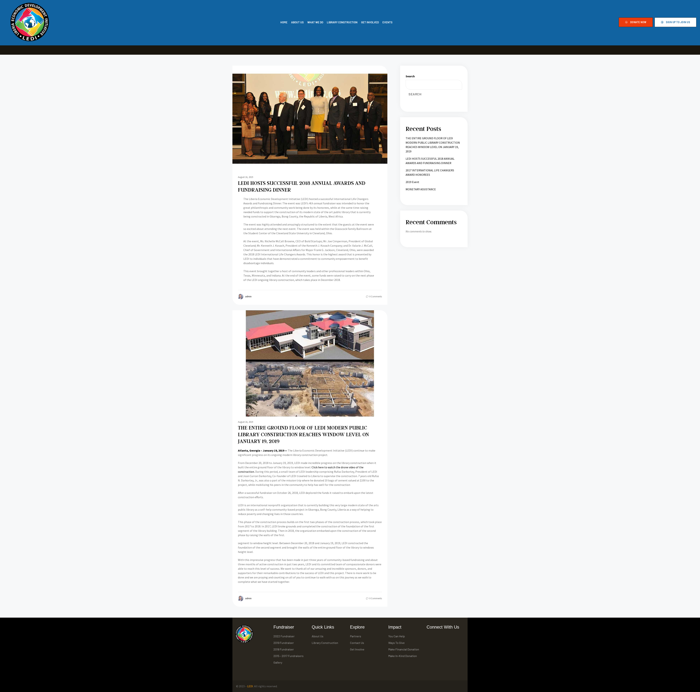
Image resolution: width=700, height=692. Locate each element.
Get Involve (357, 649)
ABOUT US (297, 22)
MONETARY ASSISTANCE (421, 189)
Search (410, 76)
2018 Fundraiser (283, 649)
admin (248, 296)
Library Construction (325, 642)
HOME (283, 22)
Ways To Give (396, 642)
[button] (636, 22)
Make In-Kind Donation (402, 656)
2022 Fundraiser (284, 636)
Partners (355, 636)
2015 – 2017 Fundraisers (288, 656)
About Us (317, 636)
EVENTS (387, 22)
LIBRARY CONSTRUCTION (342, 22)
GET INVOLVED (370, 22)
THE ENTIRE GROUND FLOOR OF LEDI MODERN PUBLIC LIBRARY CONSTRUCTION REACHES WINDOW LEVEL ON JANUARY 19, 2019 (303, 434)
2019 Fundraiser (283, 642)
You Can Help (396, 636)
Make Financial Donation (403, 649)
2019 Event (412, 182)
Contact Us (357, 642)
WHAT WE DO (315, 22)
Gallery (277, 662)
